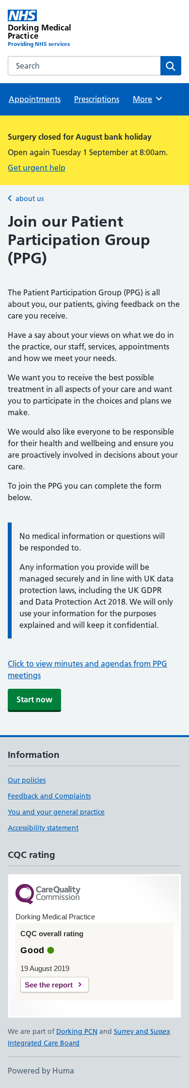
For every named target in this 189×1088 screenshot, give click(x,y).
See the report (49, 985)
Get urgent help (36, 168)
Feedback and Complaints (49, 796)
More (147, 99)
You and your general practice (56, 812)
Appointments (35, 99)
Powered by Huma (41, 1070)
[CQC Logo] (48, 895)
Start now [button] (34, 699)
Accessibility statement (43, 828)
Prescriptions (96, 99)
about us (30, 198)
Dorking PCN (76, 1031)
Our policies (27, 780)
